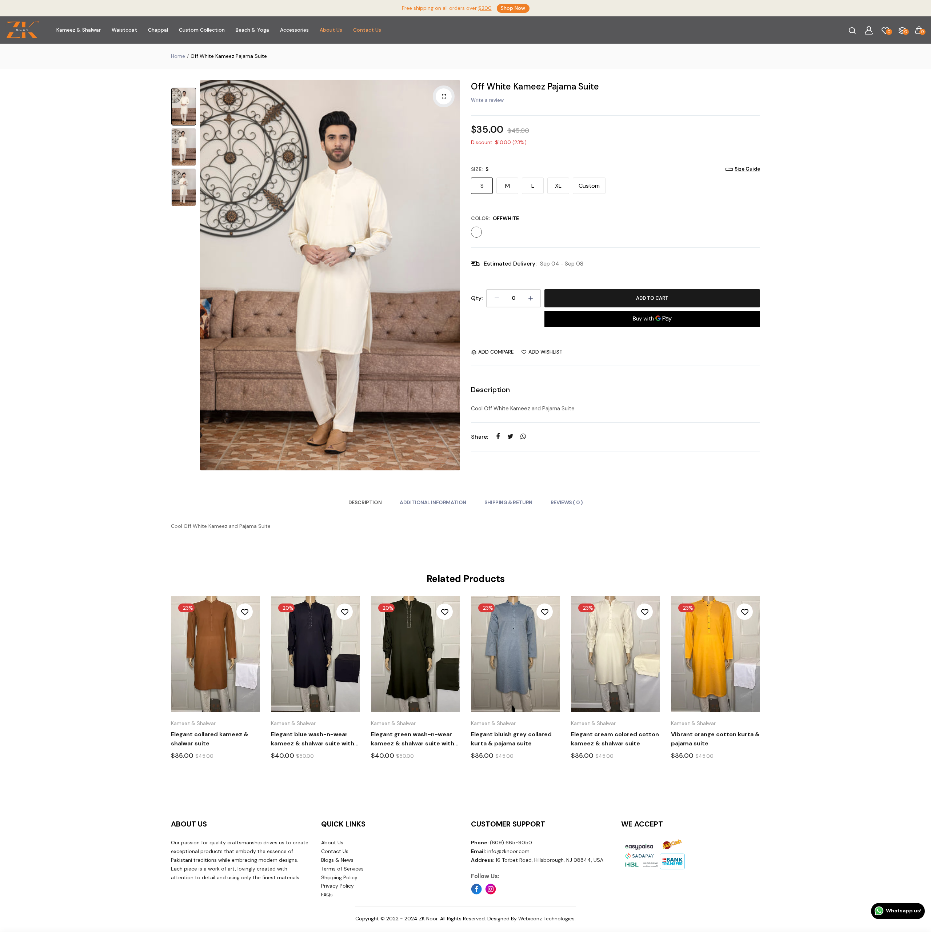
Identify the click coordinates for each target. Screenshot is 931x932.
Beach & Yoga (252, 30)
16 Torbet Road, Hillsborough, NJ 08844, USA (537, 860)
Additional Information (433, 502)
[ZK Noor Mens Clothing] (22, 30)
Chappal (158, 30)
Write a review (487, 100)
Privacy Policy (337, 886)
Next (452, 275)
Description (364, 502)
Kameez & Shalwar (78, 30)
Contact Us (367, 30)
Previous (207, 275)
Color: (495, 218)
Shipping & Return (508, 502)
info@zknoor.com (500, 851)
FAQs (327, 894)
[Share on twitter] (510, 436)
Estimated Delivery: (510, 263)
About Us (331, 30)
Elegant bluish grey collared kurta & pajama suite (511, 738)
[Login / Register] (868, 30)
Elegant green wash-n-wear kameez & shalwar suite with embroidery (412, 739)
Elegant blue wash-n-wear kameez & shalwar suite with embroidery (312, 739)
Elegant (209, 738)
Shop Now (513, 8)
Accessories (294, 30)
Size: (479, 169)
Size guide (747, 169)
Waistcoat (124, 30)
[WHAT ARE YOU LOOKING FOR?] (852, 30)
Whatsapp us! (904, 910)
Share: (479, 437)
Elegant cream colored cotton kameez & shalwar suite (615, 738)
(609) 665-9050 (501, 842)
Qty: (477, 298)
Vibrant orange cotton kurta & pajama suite (715, 738)
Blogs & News (337, 860)
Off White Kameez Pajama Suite (535, 86)
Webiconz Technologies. (547, 918)
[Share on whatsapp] (523, 436)
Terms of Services (342, 868)
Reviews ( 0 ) (567, 502)
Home (178, 56)
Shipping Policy (339, 877)
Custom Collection (202, 30)
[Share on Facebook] (497, 436)
